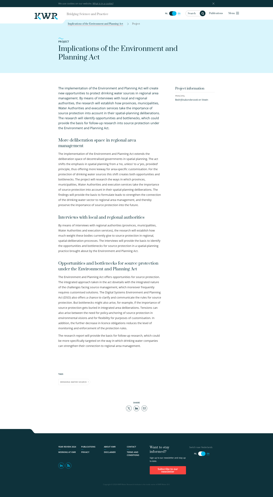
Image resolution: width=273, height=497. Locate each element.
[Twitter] (129, 408)
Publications (216, 13)
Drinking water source (73, 382)
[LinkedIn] (136, 408)
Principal (180, 95)
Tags (60, 374)
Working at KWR (67, 452)
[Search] (202, 13)
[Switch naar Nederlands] (172, 13)
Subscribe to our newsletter (168, 470)
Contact (131, 446)
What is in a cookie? (103, 3)
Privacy (85, 452)
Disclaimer (110, 452)
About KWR (110, 446)
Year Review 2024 (67, 446)
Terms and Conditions (133, 453)
